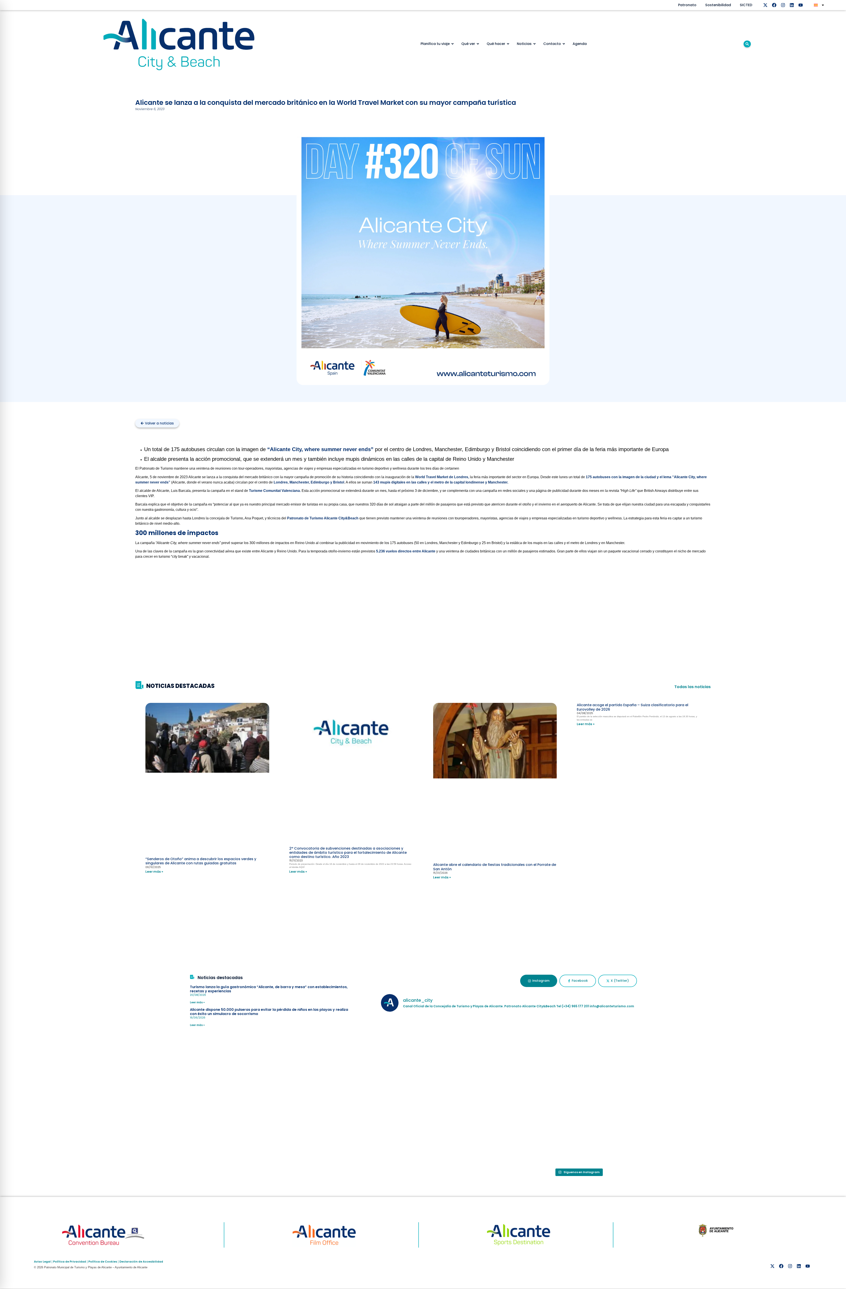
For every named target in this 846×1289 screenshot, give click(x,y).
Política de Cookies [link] (102, 1261)
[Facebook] (774, 5)
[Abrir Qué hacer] (508, 43)
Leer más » (154, 871)
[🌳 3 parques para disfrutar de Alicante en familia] (446, 1128)
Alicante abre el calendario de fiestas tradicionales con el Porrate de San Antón (494, 866)
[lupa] (747, 44)
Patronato (687, 4)
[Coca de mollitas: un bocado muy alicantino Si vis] (446, 1053)
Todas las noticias (692, 686)
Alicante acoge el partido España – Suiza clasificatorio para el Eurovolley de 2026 (632, 707)
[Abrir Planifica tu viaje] (452, 43)
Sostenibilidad (718, 4)
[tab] (538, 981)
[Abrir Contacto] (564, 43)
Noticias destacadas (220, 978)
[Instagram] (783, 5)
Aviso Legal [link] (42, 1261)
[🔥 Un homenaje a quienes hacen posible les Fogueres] (578, 1053)
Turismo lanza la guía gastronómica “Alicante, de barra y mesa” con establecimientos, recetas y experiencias (269, 989)
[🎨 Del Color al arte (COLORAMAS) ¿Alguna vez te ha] (711, 1053)
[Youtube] (800, 5)
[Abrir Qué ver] (478, 43)
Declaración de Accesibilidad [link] (141, 1261)
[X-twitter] (765, 5)
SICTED (746, 4)
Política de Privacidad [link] (69, 1261)
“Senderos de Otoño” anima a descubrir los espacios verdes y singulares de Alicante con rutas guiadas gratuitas (200, 861)
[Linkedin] (791, 5)
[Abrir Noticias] (534, 43)
